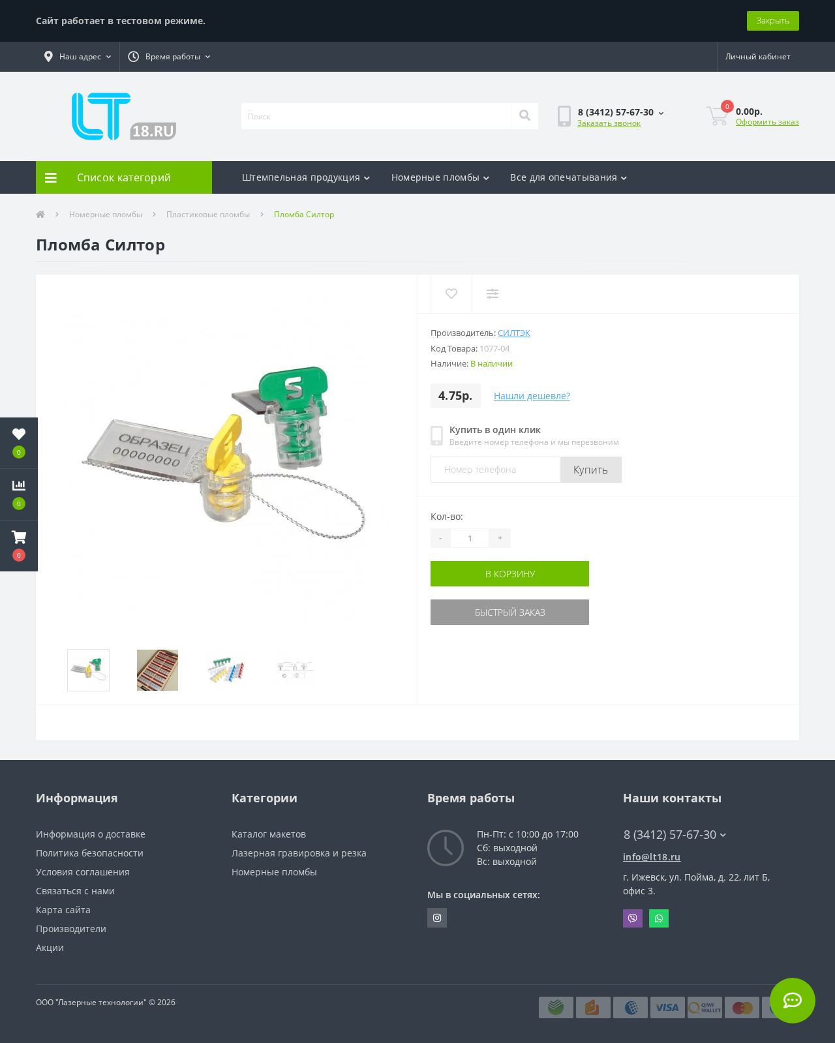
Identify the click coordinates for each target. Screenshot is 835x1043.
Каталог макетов (269, 834)
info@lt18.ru (652, 857)
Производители (71, 928)
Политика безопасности (90, 853)
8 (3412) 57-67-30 (596, 154)
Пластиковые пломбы (208, 214)
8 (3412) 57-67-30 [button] (670, 834)
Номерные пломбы (435, 177)
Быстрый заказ (471, 612)
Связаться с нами (75, 890)
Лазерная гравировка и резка (299, 853)
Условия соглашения (83, 872)
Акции (50, 947)
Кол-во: (447, 516)
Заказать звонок (609, 122)
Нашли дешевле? (532, 395)
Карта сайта (63, 909)
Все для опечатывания (563, 177)
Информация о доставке (90, 834)
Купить (591, 469)
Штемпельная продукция (301, 177)
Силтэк (514, 333)
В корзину (471, 573)
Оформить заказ (767, 121)
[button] (77, 57)
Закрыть (773, 20)
